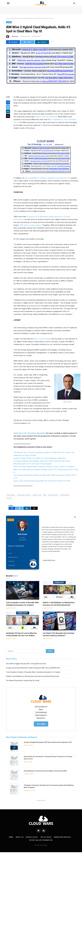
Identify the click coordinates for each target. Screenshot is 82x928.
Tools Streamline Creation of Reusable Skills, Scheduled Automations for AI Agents (22, 603)
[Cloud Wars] (41, 3)
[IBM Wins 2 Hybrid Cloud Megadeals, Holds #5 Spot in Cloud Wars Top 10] (41, 69)
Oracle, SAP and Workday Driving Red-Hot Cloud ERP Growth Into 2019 (42, 481)
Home (8, 18)
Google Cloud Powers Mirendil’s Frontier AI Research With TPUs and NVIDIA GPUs (33, 668)
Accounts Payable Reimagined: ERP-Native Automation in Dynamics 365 (48, 742)
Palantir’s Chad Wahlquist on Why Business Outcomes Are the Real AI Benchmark (59, 603)
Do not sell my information (41, 840)
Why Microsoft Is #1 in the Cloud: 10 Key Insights (33, 464)
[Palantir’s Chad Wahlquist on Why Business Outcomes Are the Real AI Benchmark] (59, 590)
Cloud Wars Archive (23, 495)
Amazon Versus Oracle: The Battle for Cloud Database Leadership (40, 458)
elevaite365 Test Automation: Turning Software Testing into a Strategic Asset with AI (48, 757)
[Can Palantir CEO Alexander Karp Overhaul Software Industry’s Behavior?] (59, 621)
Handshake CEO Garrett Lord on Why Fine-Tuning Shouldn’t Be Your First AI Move (21, 634)
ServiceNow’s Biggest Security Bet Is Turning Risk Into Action (26, 663)
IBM (45, 495)
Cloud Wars (11, 495)
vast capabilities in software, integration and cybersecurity (47, 178)
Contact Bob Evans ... (49, 560)
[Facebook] (8, 102)
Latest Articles (53, 495)
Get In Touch (46, 837)
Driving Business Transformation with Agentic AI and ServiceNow (45, 771)
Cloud (9, 22)
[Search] (74, 3)
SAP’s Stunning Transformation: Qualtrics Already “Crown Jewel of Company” (44, 467)
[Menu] (8, 3)
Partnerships (64, 495)
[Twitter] (8, 107)
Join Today (41, 723)
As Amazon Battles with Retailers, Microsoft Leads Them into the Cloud (42, 461)
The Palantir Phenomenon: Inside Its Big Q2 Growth (22, 680)
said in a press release (42, 339)
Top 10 (9, 498)
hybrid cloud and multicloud (46, 117)
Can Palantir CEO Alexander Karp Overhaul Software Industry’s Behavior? (58, 634)
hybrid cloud (37, 495)
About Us (19, 837)
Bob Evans (15, 36)
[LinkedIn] (8, 111)
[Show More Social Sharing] (52, 42)
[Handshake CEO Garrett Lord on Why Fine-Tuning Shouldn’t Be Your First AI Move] (22, 621)
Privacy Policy (32, 837)
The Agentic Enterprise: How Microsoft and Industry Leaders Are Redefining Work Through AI (49, 786)
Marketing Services (62, 837)
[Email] (8, 116)
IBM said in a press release (30, 225)
